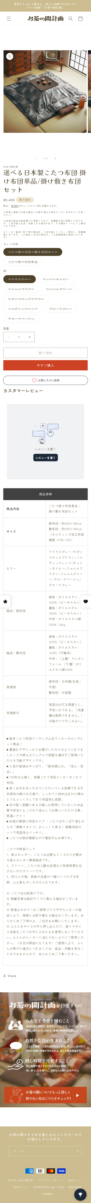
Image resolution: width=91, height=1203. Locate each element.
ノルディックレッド (24, 309)
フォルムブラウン (23, 290)
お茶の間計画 (25, 1180)
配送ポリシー (21, 1187)
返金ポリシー (75, 1180)
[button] (9, 18)
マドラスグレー (21, 280)
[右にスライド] (55, 158)
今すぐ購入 (45, 365)
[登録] (77, 1151)
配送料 (14, 205)
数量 (6, 328)
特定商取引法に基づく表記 (48, 1187)
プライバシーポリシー (51, 1180)
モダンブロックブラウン (27, 299)
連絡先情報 (75, 1187)
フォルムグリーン (61, 290)
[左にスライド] (36, 158)
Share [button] (12, 975)
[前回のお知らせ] (8, 6)
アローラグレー (62, 309)
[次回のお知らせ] (83, 6)
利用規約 (47, 1194)
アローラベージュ (23, 319)
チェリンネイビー (57, 280)
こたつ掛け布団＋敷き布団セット (34, 253)
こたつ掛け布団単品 (24, 262)
